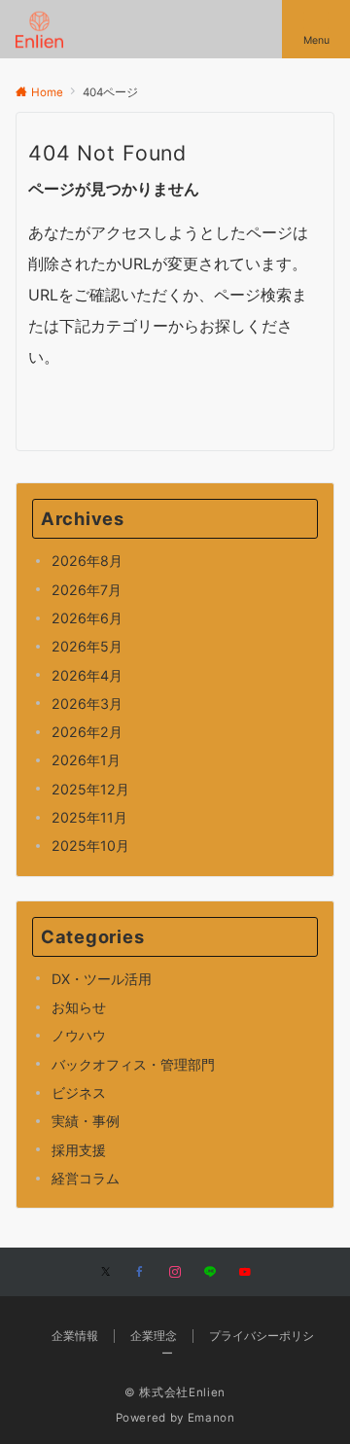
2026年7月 (87, 589)
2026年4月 (87, 675)
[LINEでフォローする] (210, 1273)
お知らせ (79, 1007)
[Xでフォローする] (105, 1273)
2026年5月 (87, 646)
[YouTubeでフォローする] (245, 1273)
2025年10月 (90, 845)
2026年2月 (87, 731)
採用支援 (79, 1150)
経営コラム (86, 1178)
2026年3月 (87, 703)
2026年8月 (87, 560)
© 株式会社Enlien (175, 1392)
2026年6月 (87, 618)
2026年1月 (86, 760)
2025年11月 (89, 817)
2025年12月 (90, 789)
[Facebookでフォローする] (140, 1273)
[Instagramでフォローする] (175, 1273)
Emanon (211, 1418)
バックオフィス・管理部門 (133, 1064)
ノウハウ (79, 1035)
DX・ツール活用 (102, 978)
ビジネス (79, 1092)
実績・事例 (86, 1120)
